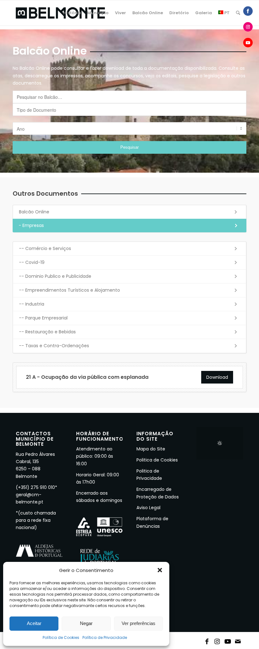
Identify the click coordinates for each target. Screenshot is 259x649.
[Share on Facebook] (248, 11)
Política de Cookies (61, 637)
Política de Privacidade (104, 637)
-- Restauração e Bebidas (47, 332)
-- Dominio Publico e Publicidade (55, 276)
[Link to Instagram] (217, 640)
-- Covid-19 (32, 262)
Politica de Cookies (157, 460)
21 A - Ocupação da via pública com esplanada (87, 377)
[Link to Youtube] (227, 640)
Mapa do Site (150, 449)
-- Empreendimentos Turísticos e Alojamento (69, 290)
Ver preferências (138, 623)
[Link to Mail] (238, 640)
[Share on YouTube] (248, 42)
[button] (160, 570)
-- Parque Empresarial (43, 318)
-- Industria (31, 304)
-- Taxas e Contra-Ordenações (54, 345)
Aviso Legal (148, 507)
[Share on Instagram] (248, 27)
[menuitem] (72, 13)
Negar (86, 623)
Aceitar (34, 623)
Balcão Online (34, 212)
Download (217, 377)
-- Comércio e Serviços (45, 248)
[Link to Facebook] (207, 640)
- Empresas (31, 225)
